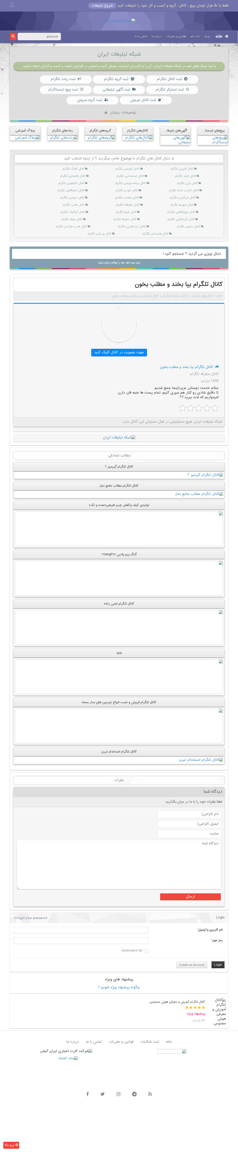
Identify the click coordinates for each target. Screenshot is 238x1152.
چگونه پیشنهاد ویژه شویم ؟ (119, 987)
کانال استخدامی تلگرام (130, 176)
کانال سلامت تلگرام (127, 197)
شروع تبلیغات (102, 6)
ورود (207, 36)
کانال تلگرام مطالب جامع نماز (119, 485)
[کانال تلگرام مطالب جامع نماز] (199, 494)
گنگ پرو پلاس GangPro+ (119, 554)
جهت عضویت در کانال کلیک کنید (119, 352)
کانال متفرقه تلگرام (125, 219)
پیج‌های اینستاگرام (212, 130)
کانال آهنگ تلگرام (73, 169)
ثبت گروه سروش (89, 100)
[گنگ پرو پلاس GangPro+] (119, 578)
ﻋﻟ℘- (119, 653)
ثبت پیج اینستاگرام (63, 90)
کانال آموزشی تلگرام (127, 169)
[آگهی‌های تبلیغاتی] (175, 140)
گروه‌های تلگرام (100, 130)
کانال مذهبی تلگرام (188, 226)
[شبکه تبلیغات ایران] (119, 21)
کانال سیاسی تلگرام (72, 197)
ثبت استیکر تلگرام (170, 90)
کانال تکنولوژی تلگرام (71, 183)
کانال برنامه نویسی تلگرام (130, 183)
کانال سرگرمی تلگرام (183, 197)
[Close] (12, 5)
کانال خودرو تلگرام (127, 190)
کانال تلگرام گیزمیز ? (119, 466)
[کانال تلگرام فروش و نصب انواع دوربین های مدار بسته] (119, 726)
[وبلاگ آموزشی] (27, 138)
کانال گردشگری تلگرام (181, 219)
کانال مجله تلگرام (72, 219)
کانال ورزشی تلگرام (100, 233)
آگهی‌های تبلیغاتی (175, 130)
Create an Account (192, 965)
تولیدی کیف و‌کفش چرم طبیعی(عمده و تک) (119, 505)
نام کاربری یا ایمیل (210, 930)
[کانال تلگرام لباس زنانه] (119, 627)
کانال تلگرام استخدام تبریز (119, 751)
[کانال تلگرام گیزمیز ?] (205, 475)
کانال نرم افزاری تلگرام (132, 226)
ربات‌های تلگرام (62, 130)
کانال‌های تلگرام (137, 130)
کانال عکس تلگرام (74, 205)
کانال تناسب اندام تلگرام (184, 190)
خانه (219, 36)
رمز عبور (217, 940)
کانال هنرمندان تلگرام (155, 233)
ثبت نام (195, 36)
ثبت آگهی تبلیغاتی (116, 90)
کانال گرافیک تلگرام (73, 212)
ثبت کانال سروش (143, 100)
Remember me (132, 951)
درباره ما (157, 36)
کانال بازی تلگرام (187, 183)
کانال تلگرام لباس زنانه (119, 603)
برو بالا (9, 1145)
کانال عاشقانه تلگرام (128, 205)
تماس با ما (141, 36)
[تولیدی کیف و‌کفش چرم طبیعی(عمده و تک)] (119, 529)
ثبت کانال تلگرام (169, 79)
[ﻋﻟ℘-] (119, 677)
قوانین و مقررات (176, 36)
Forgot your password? (30, 918)
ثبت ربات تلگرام (63, 79)
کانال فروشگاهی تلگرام (181, 212)
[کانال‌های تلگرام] (139, 138)
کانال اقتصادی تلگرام (73, 176)
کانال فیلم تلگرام (126, 212)
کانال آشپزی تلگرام (182, 169)
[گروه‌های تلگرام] (101, 138)
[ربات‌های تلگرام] (64, 138)
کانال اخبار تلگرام (185, 176)
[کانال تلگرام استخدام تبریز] (201, 760)
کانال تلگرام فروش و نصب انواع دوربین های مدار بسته (119, 702)
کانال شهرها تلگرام (182, 205)
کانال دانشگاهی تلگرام (71, 190)
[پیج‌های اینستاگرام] (213, 140)
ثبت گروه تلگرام (116, 79)
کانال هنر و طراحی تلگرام (71, 226)
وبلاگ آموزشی (25, 130)
